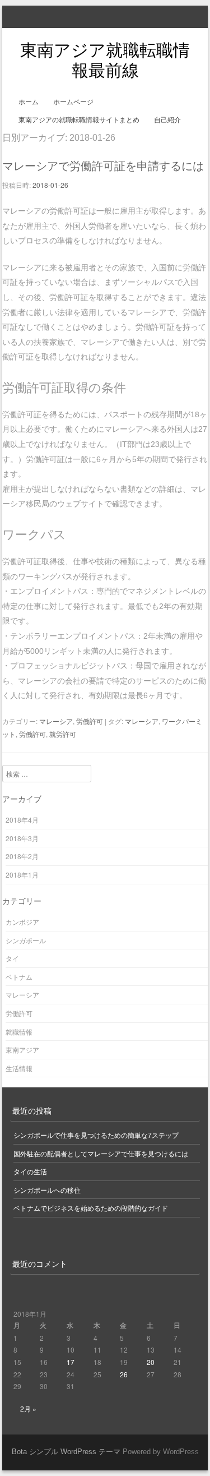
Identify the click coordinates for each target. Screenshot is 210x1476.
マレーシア (56, 721)
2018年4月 (22, 819)
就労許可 (62, 734)
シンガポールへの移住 (47, 1189)
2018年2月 (22, 856)
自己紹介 (167, 120)
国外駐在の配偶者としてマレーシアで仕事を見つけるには (100, 1153)
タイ (12, 958)
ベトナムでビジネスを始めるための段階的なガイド (90, 1207)
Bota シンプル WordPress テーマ (66, 1451)
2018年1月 (22, 874)
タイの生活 (30, 1171)
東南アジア (22, 1049)
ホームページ (73, 102)
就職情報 (19, 1031)
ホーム (28, 102)
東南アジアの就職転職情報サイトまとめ (78, 120)
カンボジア (22, 921)
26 (124, 1374)
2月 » (28, 1408)
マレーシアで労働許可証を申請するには (103, 166)
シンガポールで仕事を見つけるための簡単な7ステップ (96, 1135)
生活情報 (19, 1068)
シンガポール (26, 940)
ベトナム (19, 976)
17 (70, 1362)
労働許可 (89, 721)
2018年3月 (22, 838)
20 (151, 1362)
